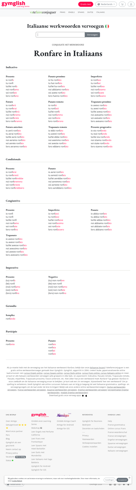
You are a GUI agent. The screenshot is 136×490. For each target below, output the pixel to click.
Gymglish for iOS (38, 470)
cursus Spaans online (53, 373)
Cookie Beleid (17, 481)
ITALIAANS (100, 12)
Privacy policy (12, 453)
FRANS (62, 12)
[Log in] (131, 4)
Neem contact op (13, 449)
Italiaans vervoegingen (118, 450)
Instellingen (109, 480)
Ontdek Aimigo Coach (66, 421)
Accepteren (122, 480)
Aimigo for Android (65, 425)
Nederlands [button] (106, 4)
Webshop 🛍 (36, 428)
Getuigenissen (12, 425)
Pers (8, 435)
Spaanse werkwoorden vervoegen (62, 390)
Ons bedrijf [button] (11, 415)
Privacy (85, 435)
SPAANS (81, 12)
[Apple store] (86, 395)
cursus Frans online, (91, 373)
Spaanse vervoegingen (118, 443)
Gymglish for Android (40, 466)
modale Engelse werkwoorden (74, 392)
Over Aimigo (11, 421)
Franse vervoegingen (117, 436)
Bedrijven (86, 425)
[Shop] (122, 4)
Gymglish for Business (92, 421)
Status (9, 460)
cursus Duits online (72, 373)
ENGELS (71, 12)
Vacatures (10, 456)
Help (110, 421)
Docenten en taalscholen (93, 428)
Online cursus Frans (117, 428)
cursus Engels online (33, 373)
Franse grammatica (116, 425)
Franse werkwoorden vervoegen (32, 390)
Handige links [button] (114, 415)
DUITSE (90, 12)
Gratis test (85, 4)
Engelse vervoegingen (117, 439)
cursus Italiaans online (111, 373)
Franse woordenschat (117, 432)
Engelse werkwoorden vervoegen (92, 390)
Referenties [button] (87, 415)
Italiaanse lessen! (97, 367)
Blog (8, 438)
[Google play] (83, 395)
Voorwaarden (88, 439)
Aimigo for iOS (63, 428)
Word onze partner (14, 431)
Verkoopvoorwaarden (91, 443)
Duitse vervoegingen (117, 447)
